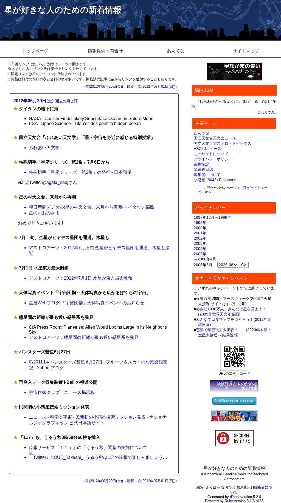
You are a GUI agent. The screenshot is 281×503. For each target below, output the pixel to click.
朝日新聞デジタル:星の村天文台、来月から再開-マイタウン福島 (91, 207)
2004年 (200, 248)
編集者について (207, 174)
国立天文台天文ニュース (215, 138)
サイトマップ (246, 51)
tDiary (234, 497)
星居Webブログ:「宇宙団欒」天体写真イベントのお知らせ (86, 302)
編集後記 (201, 164)
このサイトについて (211, 154)
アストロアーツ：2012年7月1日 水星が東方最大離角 (81, 278)
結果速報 (230, 335)
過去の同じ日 (66, 101)
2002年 (200, 238)
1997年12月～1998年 (212, 217)
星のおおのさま (44, 213)
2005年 (200, 254)
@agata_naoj (55, 182)
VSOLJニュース (207, 148)
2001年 (200, 233)
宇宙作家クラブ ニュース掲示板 (62, 392)
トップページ (35, 51)
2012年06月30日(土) (33, 100)
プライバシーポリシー (213, 159)
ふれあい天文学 (44, 147)
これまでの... (267, 112)
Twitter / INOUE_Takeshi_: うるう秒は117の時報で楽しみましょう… (100, 457)
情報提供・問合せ (105, 51)
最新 (130, 86)
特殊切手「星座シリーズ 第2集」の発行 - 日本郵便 (80, 172)
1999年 (200, 222)
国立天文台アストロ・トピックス (222, 143)
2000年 (200, 228)
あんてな (175, 51)
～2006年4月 (205, 259)
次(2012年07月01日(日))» (157, 86)
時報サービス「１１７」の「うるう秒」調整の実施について (88, 447)
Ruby (229, 501)
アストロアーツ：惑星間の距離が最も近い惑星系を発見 (84, 337)
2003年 (200, 243)
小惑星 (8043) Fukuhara (215, 180)
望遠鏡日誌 (203, 169)
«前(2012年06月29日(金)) (103, 86)
